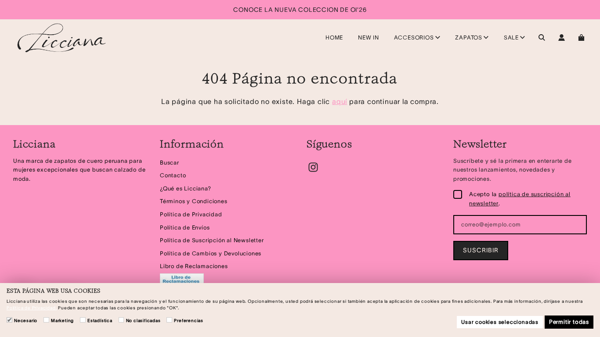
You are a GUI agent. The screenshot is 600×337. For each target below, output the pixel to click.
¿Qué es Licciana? (185, 188)
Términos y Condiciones (194, 201)
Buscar (169, 162)
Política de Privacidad (191, 214)
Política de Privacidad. (32, 307)
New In (368, 37)
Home (334, 37)
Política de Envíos (185, 227)
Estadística (99, 320)
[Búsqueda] (542, 37)
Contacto (173, 175)
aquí (339, 101)
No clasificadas (143, 320)
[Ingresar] (561, 37)
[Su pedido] (582, 37)
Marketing (62, 320)
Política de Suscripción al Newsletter (212, 240)
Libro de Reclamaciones (194, 266)
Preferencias (188, 320)
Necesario (25, 320)
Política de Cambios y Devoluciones (210, 253)
